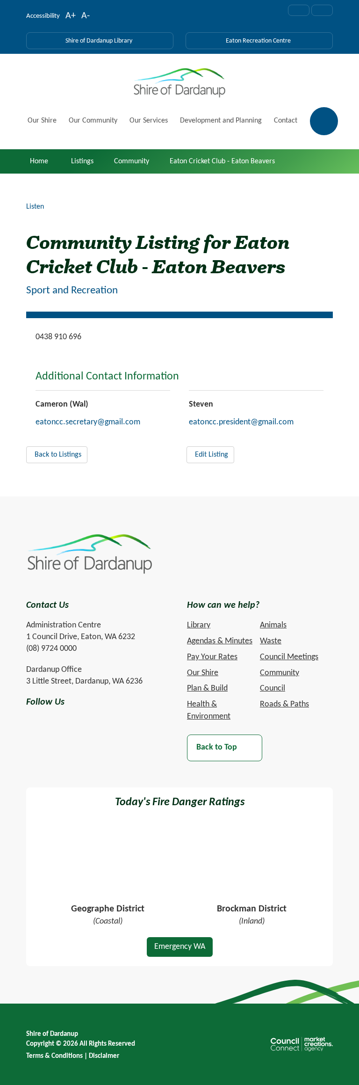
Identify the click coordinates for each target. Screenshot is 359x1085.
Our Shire (42, 120)
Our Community (93, 120)
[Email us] (298, 10)
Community (131, 161)
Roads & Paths (284, 704)
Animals (273, 625)
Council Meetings (289, 657)
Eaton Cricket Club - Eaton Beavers (222, 161)
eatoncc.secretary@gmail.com (88, 422)
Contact (285, 120)
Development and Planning (221, 120)
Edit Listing (211, 455)
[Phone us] (322, 10)
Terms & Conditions (54, 1056)
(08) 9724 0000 (51, 648)
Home (39, 161)
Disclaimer (104, 1056)
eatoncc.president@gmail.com (241, 422)
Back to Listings (58, 455)
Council (272, 688)
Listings (82, 161)
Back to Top (216, 747)
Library (198, 625)
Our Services (148, 120)
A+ (70, 17)
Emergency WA (179, 946)
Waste (270, 641)
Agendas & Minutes (219, 641)
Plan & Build (207, 688)
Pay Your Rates (212, 657)
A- (85, 17)
